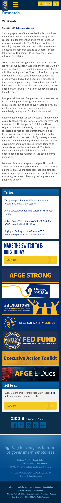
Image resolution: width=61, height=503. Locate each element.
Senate (21, 28)
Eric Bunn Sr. (42, 463)
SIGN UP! (12, 259)
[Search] (56, 3)
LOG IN (47, 4)
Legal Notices (35, 487)
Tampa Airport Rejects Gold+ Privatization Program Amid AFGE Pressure (26, 202)
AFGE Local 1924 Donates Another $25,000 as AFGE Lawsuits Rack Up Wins (28, 222)
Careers (53, 494)
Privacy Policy (25, 490)
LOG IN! (11, 405)
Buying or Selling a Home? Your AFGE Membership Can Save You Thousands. (24, 233)
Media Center (22, 487)
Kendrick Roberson (43, 467)
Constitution (48, 487)
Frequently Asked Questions (31, 476)
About (11, 487)
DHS (15, 28)
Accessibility (38, 490)
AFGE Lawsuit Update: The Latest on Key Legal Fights (28, 212)
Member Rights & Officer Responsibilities (23, 494)
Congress (30, 28)
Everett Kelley (38, 460)
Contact (44, 494)
